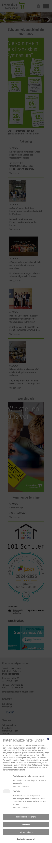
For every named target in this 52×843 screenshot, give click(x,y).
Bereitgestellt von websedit (26, 839)
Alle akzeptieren (26, 832)
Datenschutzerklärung (15, 770)
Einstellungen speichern (26, 817)
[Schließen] (48, 739)
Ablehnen (26, 824)
